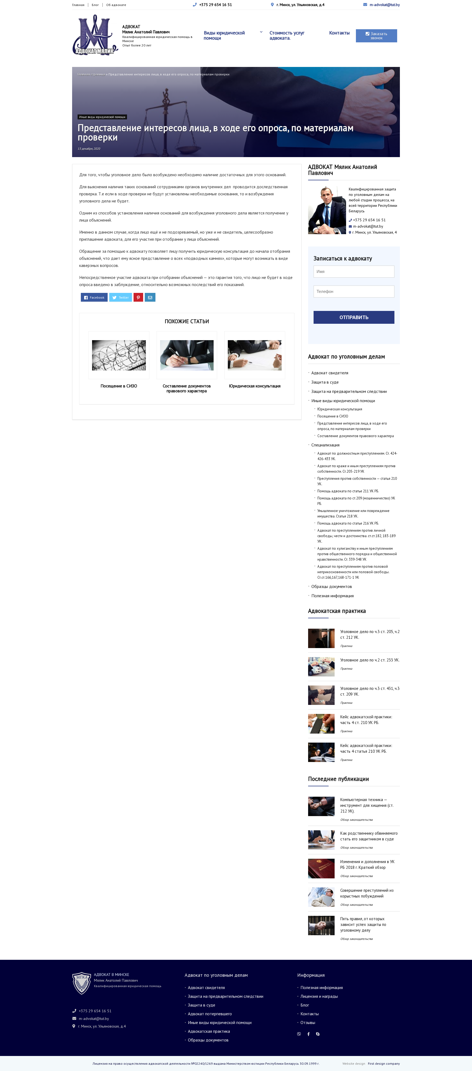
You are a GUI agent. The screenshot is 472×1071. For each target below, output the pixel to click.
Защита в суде (325, 382)
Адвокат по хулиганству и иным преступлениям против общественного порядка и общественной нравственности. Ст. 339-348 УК (357, 554)
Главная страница (91, 74)
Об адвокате (116, 5)
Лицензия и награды (319, 996)
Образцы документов (331, 586)
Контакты (339, 33)
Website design (354, 1063)
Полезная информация (332, 595)
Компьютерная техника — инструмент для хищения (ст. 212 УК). (366, 805)
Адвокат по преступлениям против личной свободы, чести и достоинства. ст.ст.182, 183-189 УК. (356, 536)
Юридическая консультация (255, 385)
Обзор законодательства (356, 820)
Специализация (325, 445)
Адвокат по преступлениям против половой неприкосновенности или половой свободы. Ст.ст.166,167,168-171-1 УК (353, 572)
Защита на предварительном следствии (349, 391)
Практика (346, 646)
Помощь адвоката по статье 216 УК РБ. (348, 523)
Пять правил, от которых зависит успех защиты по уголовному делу (363, 924)
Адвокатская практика (209, 1031)
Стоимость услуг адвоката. (287, 35)
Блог (95, 5)
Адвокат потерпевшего (210, 1013)
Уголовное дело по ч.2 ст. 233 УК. (370, 660)
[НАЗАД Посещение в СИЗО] (5, 1057)
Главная (78, 5)
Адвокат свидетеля (329, 372)
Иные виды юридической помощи (102, 117)
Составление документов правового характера (187, 388)
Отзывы (307, 1022)
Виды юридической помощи (224, 35)
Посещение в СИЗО (119, 385)
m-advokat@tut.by (385, 4)
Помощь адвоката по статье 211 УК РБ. (348, 491)
